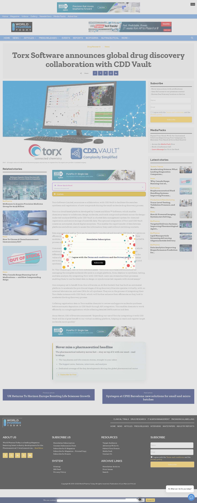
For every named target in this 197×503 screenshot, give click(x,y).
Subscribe (98, 262)
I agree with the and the (101, 257)
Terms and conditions (98, 257)
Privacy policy (124, 257)
